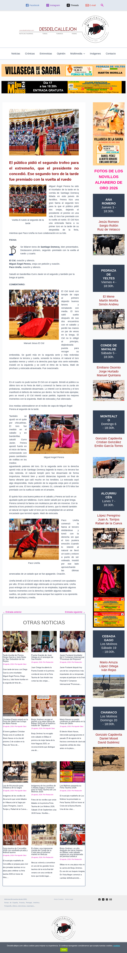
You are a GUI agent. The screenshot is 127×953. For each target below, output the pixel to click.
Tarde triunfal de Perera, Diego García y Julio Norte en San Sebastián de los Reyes (14, 658)
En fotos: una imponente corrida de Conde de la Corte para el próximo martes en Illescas (42, 851)
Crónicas (30, 53)
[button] (102, 5)
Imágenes (95, 53)
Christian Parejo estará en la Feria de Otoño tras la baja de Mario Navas (15, 721)
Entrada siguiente (75, 612)
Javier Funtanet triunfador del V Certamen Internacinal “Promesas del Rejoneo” (72, 657)
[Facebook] (99, 899)
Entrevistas (46, 53)
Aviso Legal (69, 899)
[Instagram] (107, 899)
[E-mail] (111, 899)
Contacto (111, 53)
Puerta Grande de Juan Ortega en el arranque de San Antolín (42, 657)
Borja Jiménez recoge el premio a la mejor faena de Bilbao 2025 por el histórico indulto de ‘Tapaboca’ (43, 722)
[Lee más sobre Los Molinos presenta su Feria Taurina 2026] (72, 771)
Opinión (61, 53)
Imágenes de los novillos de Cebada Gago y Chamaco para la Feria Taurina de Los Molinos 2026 (43, 789)
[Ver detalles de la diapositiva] (109, 244)
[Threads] (103, 899)
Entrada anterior (12, 612)
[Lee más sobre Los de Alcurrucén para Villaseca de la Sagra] (15, 771)
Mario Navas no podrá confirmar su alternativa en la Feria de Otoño (72, 721)
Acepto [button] (64, 949)
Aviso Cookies (59, 899)
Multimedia (76, 53)
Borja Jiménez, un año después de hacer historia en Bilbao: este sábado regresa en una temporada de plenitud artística (71, 852)
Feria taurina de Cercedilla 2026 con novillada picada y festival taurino (15, 850)
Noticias (15, 53)
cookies (116, 946)
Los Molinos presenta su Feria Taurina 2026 (70, 787)
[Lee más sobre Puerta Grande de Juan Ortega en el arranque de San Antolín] (44, 641)
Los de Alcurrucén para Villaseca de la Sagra (13, 787)
